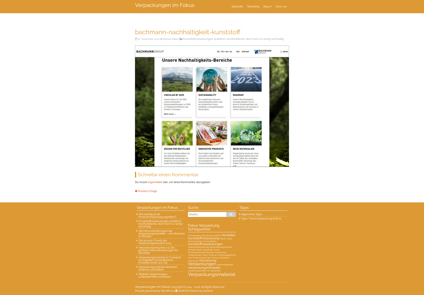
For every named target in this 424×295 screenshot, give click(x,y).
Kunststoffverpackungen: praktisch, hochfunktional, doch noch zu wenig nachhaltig (233, 39)
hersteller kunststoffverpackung (212, 236)
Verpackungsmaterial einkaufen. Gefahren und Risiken (158, 268)
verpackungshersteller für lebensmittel (204, 271)
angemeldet (154, 182)
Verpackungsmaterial (211, 274)
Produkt (216, 250)
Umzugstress (223, 258)
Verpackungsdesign (225, 265)
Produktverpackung (196, 252)
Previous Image (147, 191)
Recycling (210, 252)
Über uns (281, 6)
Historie (223, 239)
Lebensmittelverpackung (198, 247)
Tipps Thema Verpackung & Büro (261, 218)
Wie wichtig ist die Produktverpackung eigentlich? (157, 215)
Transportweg (220, 252)
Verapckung (193, 261)
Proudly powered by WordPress (155, 290)
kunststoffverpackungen (205, 244)
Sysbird (208, 290)
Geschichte (216, 235)
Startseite (237, 6)
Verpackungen (202, 263)
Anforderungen (194, 235)
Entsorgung (206, 235)
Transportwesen (194, 255)
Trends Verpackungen (202, 258)
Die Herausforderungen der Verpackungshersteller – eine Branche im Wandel (161, 233)
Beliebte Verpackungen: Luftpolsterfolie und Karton (154, 275)
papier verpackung (204, 250)
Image (229, 239)
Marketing (253, 6)
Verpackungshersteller (204, 267)
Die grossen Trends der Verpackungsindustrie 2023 (154, 242)
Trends (205, 255)
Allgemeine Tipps (251, 214)
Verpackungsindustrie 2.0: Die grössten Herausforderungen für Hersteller (158, 250)
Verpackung (207, 260)
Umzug (215, 258)
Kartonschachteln (195, 241)
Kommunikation (209, 241)
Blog (266, 6)
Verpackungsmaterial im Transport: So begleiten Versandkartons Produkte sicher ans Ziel (160, 260)
